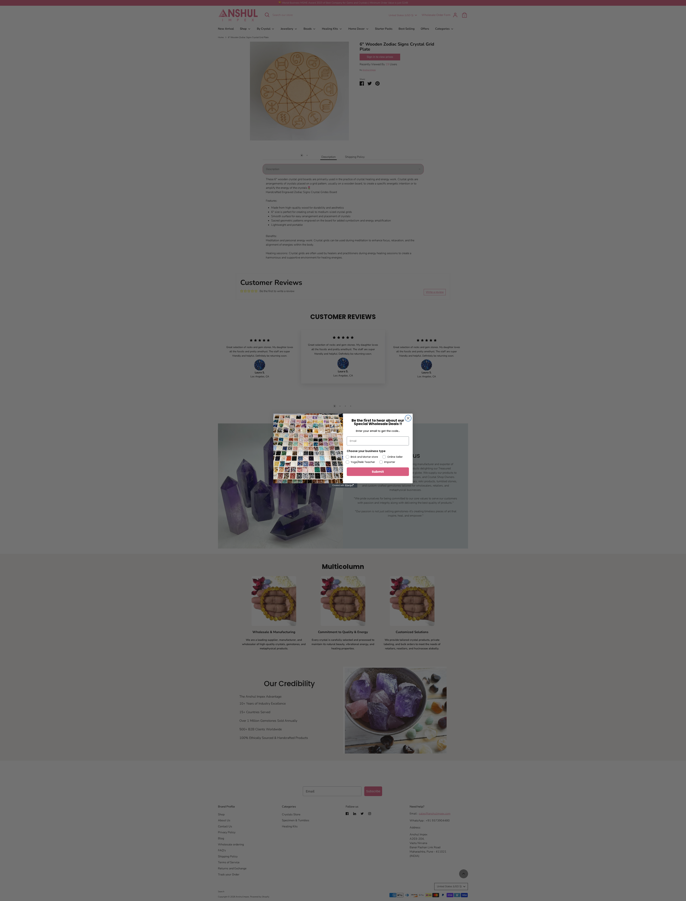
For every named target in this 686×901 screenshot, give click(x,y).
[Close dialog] (408, 418)
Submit (378, 471)
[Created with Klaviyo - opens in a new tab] (343, 485)
